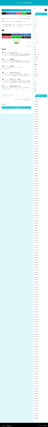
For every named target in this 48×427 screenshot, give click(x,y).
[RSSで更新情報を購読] (17, 43)
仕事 (3, 30)
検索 (35, 8)
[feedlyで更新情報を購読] (15, 43)
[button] (28, 13)
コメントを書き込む (16, 107)
